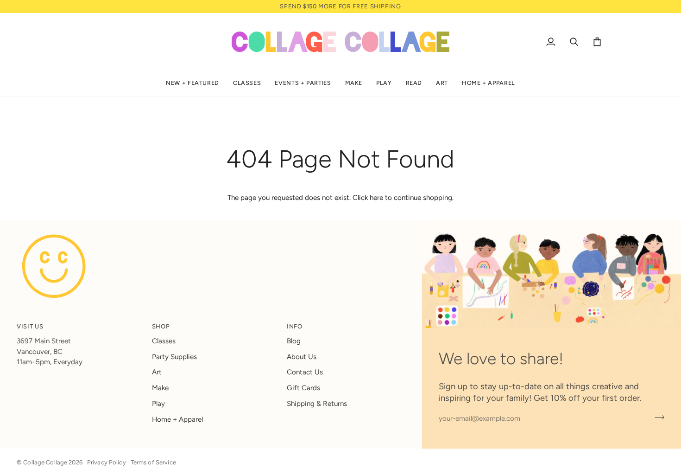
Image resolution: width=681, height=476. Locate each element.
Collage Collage (45, 462)
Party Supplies (174, 357)
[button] (192, 83)
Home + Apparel (177, 419)
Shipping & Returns (317, 403)
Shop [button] (161, 326)
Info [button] (295, 326)
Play (158, 403)
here (376, 197)
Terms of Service (153, 462)
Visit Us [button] (30, 326)
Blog (294, 341)
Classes (164, 341)
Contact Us (305, 372)
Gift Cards (303, 388)
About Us (301, 357)
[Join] (656, 417)
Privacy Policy (106, 462)
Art (157, 372)
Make (160, 388)
